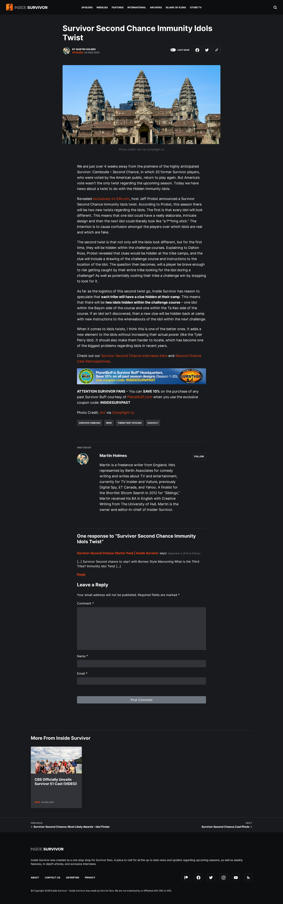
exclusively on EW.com (111, 199)
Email (82, 673)
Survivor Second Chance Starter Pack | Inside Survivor (118, 553)
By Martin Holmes (84, 49)
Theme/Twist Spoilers (130, 423)
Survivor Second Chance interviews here (134, 356)
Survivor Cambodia (89, 423)
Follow (199, 456)
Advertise (72, 877)
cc (132, 412)
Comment (85, 603)
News (109, 423)
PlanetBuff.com (139, 397)
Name (82, 656)
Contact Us (52, 877)
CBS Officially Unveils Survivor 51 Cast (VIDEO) (56, 781)
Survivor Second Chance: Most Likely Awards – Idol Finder (71, 826)
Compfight (121, 412)
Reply (81, 574)
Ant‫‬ (102, 412)
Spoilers (77, 52)
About (35, 877)
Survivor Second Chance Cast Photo (226, 826)
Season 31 (152, 423)
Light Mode (183, 50)
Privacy (90, 877)
